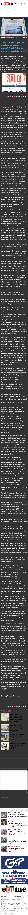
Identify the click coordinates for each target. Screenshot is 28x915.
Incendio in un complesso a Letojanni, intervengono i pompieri (16, 849)
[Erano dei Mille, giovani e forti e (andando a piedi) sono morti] (5, 717)
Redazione (25, 37)
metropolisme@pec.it (9, 913)
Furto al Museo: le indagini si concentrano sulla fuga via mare (17, 815)
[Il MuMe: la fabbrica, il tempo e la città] (5, 737)
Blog (3, 37)
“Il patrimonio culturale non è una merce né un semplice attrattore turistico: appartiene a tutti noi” (17, 824)
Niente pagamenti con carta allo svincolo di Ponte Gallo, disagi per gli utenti (17, 841)
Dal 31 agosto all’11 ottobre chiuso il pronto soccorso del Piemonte (16, 833)
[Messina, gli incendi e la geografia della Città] (5, 746)
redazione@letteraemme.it (17, 912)
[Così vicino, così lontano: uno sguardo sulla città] (5, 728)
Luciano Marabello (9, 37)
